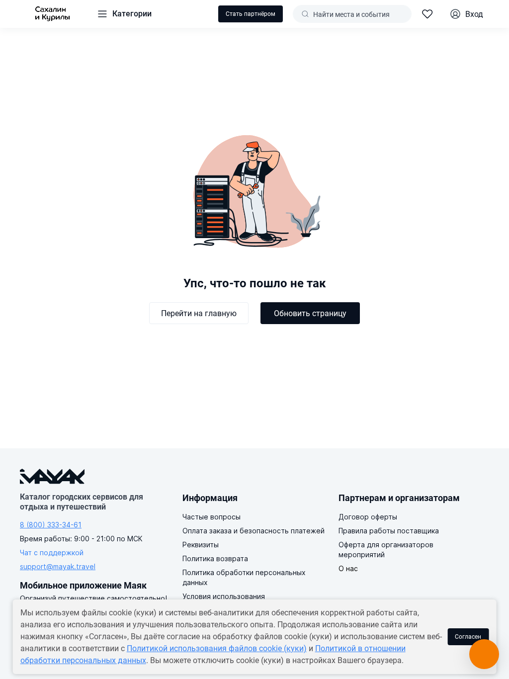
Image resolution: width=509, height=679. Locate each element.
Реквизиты (200, 544)
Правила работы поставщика (389, 530)
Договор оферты (368, 516)
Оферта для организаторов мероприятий (386, 549)
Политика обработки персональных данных (244, 577)
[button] (124, 14)
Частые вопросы (211, 516)
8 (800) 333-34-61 (51, 524)
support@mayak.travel (57, 566)
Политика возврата (215, 558)
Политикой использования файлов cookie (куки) (217, 648)
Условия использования (223, 596)
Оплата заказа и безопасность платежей (253, 530)
